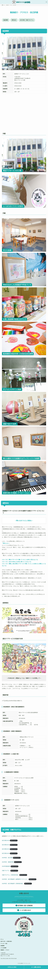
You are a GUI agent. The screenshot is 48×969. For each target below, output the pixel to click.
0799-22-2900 (12, 967)
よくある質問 (3, 947)
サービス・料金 (4, 943)
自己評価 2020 (5, 840)
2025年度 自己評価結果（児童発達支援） (13, 883)
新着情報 (2, 945)
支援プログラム (6, 870)
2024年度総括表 (6, 866)
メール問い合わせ (36, 967)
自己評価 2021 (5, 844)
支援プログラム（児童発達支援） (10, 875)
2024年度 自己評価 (7, 857)
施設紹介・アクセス (5, 950)
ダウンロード (14, 840)
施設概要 (5, 20)
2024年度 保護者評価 (7, 862)
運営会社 (14, 20)
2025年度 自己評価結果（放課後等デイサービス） (15, 879)
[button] (46, 2)
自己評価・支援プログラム (27, 20)
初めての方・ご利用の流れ (6, 941)
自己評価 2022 (5, 849)
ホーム (2, 939)
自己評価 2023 (5, 853)
